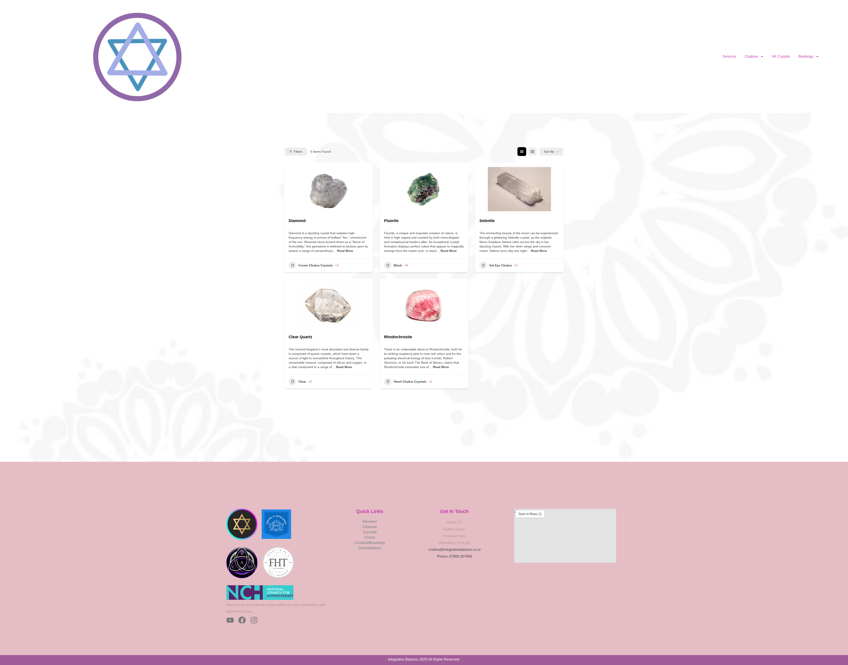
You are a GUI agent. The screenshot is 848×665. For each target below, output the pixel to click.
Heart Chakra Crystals (410, 381)
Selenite (487, 220)
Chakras (751, 56)
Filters (298, 151)
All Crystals (781, 56)
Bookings (806, 56)
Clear (302, 381)
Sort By (549, 151)
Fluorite (391, 220)
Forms (369, 537)
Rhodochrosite (398, 337)
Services (729, 56)
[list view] (532, 151)
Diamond (297, 220)
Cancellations (369, 548)
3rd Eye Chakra (500, 265)
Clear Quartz (300, 337)
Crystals (370, 532)
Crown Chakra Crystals (315, 265)
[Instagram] (254, 620)
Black (398, 265)
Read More (344, 251)
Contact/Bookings (369, 543)
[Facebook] (242, 620)
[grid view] (521, 151)
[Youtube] (230, 620)
